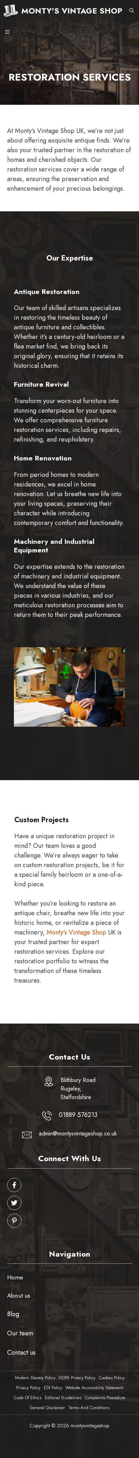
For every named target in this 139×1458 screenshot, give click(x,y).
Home (15, 1277)
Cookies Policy (111, 1378)
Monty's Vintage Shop (71, 10)
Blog (13, 1314)
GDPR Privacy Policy (77, 1378)
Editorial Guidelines (63, 1398)
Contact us (21, 1352)
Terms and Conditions (88, 1408)
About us (18, 1295)
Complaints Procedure (105, 1398)
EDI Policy (53, 1388)
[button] (131, 10)
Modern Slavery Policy (35, 1378)
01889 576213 (78, 1114)
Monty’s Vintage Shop (76, 932)
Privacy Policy (28, 1388)
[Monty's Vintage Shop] (11, 10)
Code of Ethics (27, 1398)
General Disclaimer (47, 1408)
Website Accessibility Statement (94, 1388)
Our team (20, 1333)
